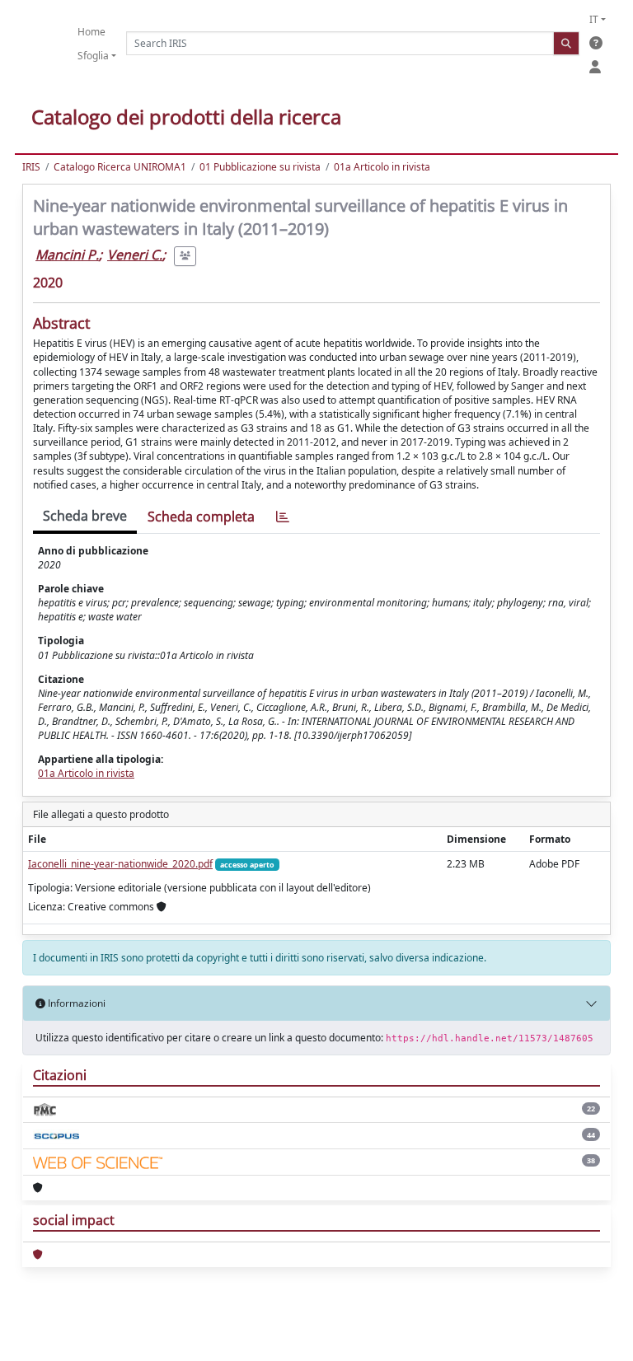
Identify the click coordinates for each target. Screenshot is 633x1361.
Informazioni (75, 1003)
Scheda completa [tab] (201, 516)
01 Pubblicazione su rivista (260, 167)
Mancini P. (67, 255)
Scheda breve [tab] (85, 516)
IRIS (31, 167)
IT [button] (593, 19)
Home (91, 32)
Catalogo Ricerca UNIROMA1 (120, 167)
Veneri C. (134, 255)
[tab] (282, 517)
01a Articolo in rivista (382, 167)
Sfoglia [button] (93, 56)
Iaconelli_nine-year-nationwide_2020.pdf (120, 864)
